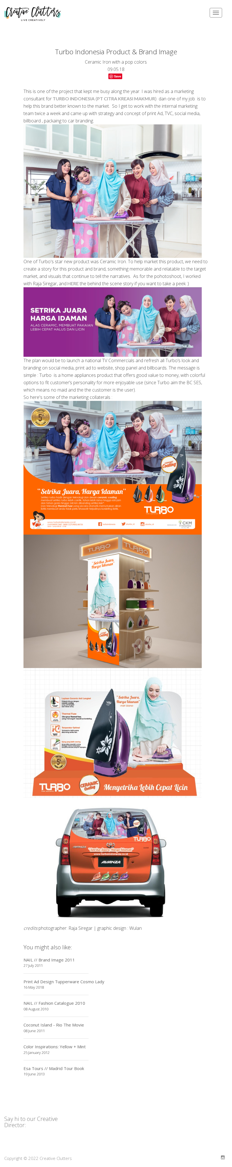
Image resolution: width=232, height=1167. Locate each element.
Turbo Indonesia (73, 98)
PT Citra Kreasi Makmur (126, 98)
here (72, 283)
